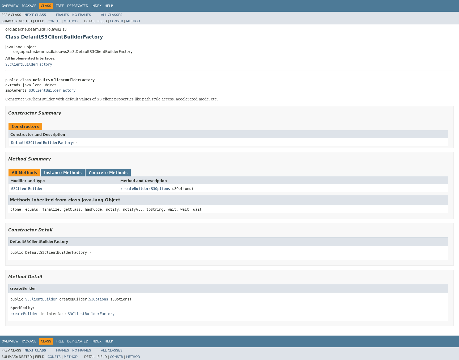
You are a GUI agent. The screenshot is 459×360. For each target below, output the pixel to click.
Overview (10, 6)
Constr (54, 21)
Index (96, 6)
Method (71, 21)
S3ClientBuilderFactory (28, 64)
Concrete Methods (108, 173)
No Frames (81, 15)
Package (29, 6)
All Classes (111, 15)
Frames (62, 15)
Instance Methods (63, 173)
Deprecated (77, 6)
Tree (60, 6)
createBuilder (135, 189)
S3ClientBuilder (27, 189)
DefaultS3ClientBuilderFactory (42, 143)
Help (109, 6)
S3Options (160, 189)
